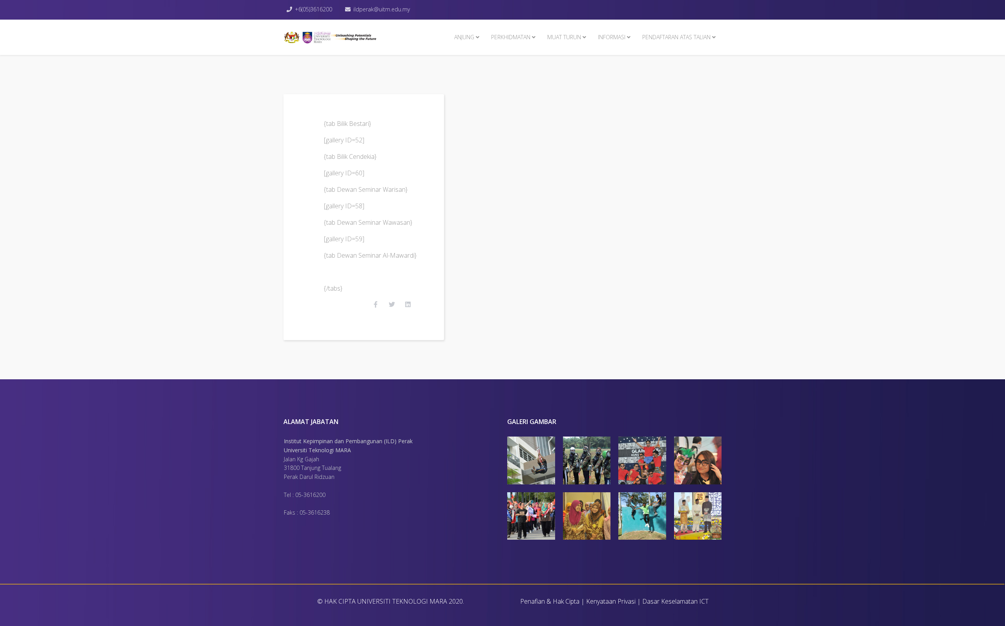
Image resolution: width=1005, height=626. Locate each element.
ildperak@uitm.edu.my (381, 9)
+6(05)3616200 (313, 9)
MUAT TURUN (564, 37)
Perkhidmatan (510, 37)
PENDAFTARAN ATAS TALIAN (676, 37)
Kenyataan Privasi (611, 601)
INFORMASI (611, 37)
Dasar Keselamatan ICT (675, 601)
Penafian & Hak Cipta (549, 601)
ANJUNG (464, 37)
